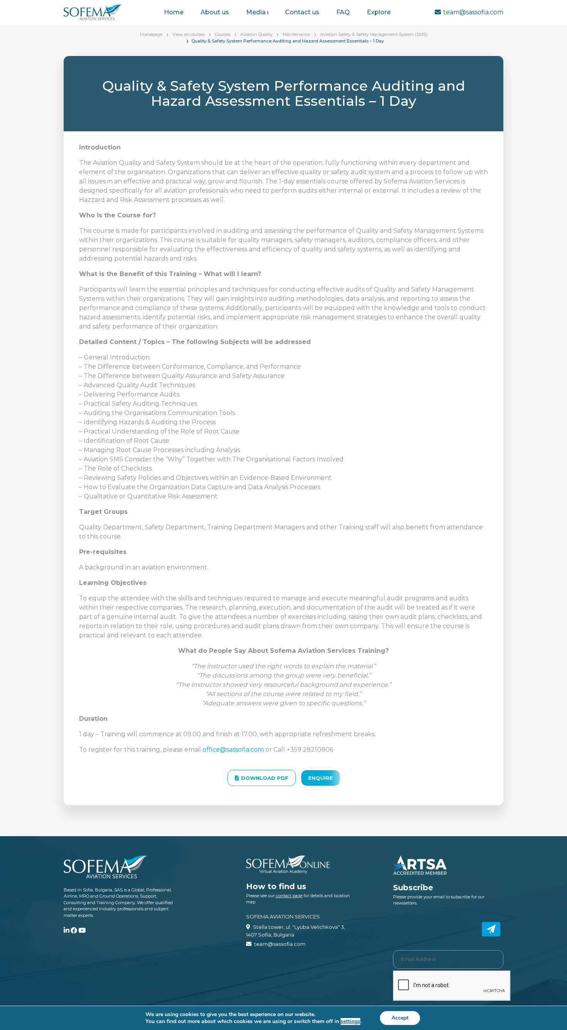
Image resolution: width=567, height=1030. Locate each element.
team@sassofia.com (473, 12)
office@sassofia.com (233, 749)
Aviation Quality (256, 34)
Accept (400, 1018)
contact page (289, 895)
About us (215, 12)
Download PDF (265, 778)
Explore (379, 12)
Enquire (320, 778)
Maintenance (296, 34)
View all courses (188, 34)
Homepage (151, 34)
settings (350, 1021)
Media (256, 12)
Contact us (302, 12)
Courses (222, 34)
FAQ (343, 12)
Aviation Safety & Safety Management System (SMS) (373, 34)
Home (174, 12)
